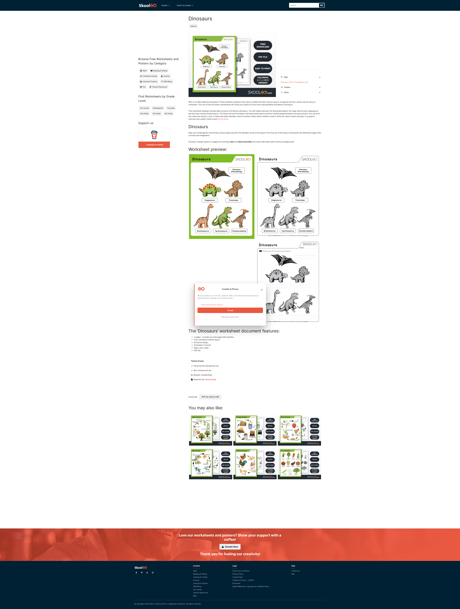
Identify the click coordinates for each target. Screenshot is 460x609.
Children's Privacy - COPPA (243, 580)
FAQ (293, 574)
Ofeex (151, 604)
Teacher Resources (200, 593)
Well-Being (197, 586)
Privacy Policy (237, 574)
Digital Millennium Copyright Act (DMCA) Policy (250, 586)
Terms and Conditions (240, 571)
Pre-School (144, 108)
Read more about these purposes (212, 305)
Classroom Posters (200, 583)
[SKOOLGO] (147, 5)
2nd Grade (144, 113)
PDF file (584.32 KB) (210, 397)
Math (195, 571)
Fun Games (197, 590)
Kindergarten (158, 108)
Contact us (295, 571)
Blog (195, 596)
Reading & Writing (200, 574)
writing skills (223, 119)
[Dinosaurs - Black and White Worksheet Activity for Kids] (288, 282)
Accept (230, 310)
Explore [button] (164, 5)
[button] (262, 290)
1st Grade (171, 108)
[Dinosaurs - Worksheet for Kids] (221, 196)
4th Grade (168, 113)
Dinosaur (284, 82)
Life (306, 82)
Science (193, 26)
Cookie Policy (237, 577)
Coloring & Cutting (200, 577)
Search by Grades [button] (184, 5)
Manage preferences (230, 317)
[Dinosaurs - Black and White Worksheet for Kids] (288, 196)
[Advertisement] (301, 48)
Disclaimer (236, 583)
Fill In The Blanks (296, 82)
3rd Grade (156, 113)
